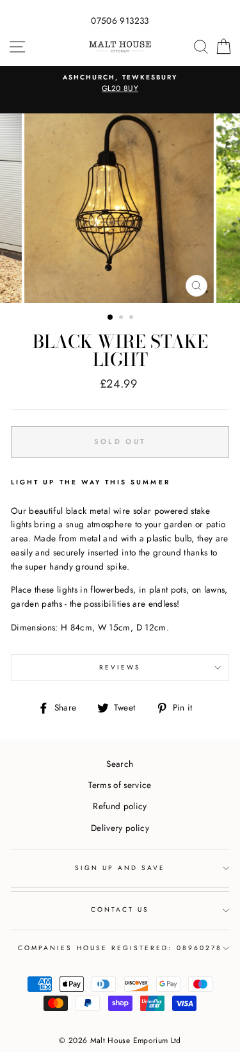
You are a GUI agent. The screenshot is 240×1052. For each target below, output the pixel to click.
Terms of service (119, 784)
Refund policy (120, 806)
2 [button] (122, 318)
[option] (120, 83)
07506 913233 (119, 20)
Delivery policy (120, 827)
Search (119, 763)
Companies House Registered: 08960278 (120, 948)
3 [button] (132, 318)
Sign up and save (120, 868)
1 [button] (111, 318)
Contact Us (120, 909)
